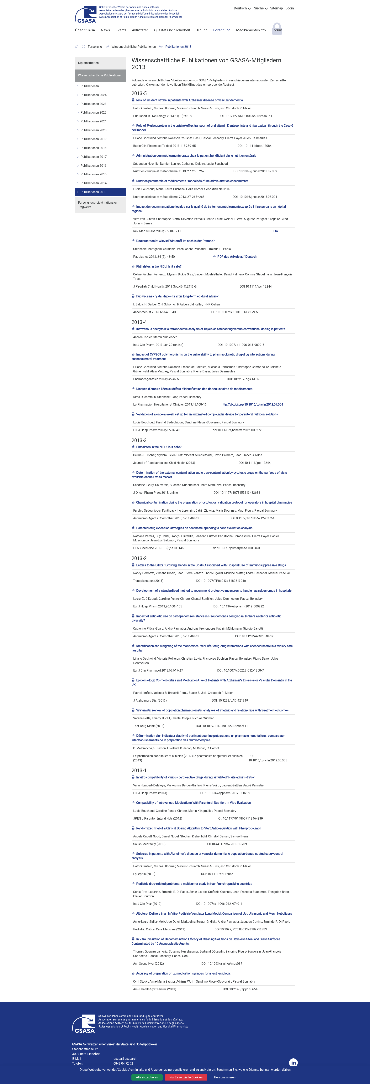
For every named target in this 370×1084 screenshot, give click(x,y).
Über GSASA (85, 30)
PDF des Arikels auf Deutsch (236, 256)
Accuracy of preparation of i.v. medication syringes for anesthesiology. (183, 973)
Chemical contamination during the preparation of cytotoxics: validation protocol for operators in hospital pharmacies (214, 502)
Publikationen (90, 86)
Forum (277, 30)
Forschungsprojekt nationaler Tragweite (97, 205)
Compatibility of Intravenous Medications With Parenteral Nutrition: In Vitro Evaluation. (193, 803)
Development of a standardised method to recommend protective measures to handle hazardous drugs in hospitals (214, 590)
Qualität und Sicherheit (172, 30)
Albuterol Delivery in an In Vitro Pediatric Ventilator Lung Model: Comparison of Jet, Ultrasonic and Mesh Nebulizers (214, 913)
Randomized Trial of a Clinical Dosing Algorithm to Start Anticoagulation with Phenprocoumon (198, 828)
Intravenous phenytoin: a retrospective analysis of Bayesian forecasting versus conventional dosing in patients (210, 329)
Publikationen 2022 (94, 112)
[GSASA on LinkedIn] (293, 1062)
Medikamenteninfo (251, 30)
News (105, 30)
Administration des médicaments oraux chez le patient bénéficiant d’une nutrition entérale (196, 155)
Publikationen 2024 (94, 95)
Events (121, 30)
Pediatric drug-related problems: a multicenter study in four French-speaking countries (194, 884)
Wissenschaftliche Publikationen (100, 75)
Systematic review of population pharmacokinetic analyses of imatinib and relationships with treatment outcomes (212, 710)
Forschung (221, 30)
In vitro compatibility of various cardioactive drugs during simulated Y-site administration (195, 777)
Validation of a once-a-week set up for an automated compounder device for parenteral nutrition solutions (207, 414)
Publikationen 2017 (94, 157)
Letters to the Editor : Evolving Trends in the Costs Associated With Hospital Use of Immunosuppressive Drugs (211, 565)
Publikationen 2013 (94, 192)
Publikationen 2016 (94, 165)
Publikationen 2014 (94, 183)
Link (275, 231)
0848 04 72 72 (123, 1063)
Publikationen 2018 (94, 148)
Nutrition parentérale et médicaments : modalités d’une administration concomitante (192, 181)
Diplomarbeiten (88, 63)
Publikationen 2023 (94, 104)
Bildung (202, 30)
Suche (259, 8)
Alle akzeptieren (147, 1077)
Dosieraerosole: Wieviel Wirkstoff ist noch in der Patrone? (175, 241)
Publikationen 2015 (94, 174)
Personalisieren (224, 1077)
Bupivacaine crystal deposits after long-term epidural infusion (177, 296)
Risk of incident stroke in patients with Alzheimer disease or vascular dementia (189, 100)
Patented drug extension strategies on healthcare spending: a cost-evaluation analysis (194, 528)
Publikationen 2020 (94, 130)
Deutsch (240, 8)
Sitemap (276, 8)
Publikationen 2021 (94, 121)
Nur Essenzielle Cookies (186, 1077)
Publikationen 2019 (94, 139)
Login (290, 8)
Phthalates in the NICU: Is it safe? (159, 266)
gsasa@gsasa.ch (125, 1059)
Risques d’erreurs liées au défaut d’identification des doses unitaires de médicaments (194, 389)
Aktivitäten (140, 30)
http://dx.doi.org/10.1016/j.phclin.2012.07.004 (252, 404)
